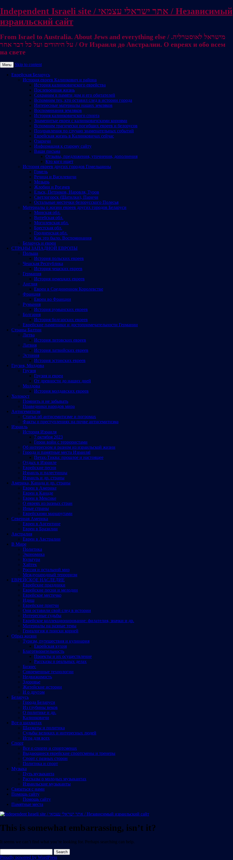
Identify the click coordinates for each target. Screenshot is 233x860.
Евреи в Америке (40, 488)
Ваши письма (47, 151)
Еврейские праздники (44, 584)
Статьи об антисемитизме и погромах (59, 416)
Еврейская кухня (50, 646)
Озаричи (42, 141)
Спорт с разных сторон (45, 758)
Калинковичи (36, 717)
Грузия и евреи (48, 375)
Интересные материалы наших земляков (73, 105)
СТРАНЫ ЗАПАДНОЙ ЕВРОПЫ (44, 248)
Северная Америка (29, 518)
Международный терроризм (50, 574)
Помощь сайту (25, 794)
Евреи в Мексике (39, 498)
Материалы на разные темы (49, 625)
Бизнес (29, 666)
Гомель (41, 171)
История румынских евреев (61, 309)
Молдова (31, 386)
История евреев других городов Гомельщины (67, 166)
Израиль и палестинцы (45, 472)
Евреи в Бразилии (40, 528)
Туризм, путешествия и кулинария (56, 641)
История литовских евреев (60, 340)
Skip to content (28, 64)
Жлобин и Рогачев (52, 187)
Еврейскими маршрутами (47, 513)
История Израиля (40, 431)
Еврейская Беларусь (30, 74)
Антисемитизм (25, 411)
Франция (31, 294)
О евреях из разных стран (47, 503)
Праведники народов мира (49, 406)
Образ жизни (24, 636)
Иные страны (36, 508)
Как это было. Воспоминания (62, 238)
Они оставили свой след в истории (57, 610)
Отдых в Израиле (40, 462)
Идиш (28, 600)
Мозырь (41, 181)
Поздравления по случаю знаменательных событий (84, 130)
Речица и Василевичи (55, 176)
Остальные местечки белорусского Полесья (76, 202)
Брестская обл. (48, 227)
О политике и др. (39, 712)
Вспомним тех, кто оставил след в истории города (83, 100)
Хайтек (30, 564)
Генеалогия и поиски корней (50, 630)
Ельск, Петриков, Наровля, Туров (66, 192)
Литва (29, 334)
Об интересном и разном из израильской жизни (69, 447)
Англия (30, 283)
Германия (32, 273)
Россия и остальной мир (46, 569)
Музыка (19, 768)
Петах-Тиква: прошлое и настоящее (68, 457)
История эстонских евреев (60, 360)
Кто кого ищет (59, 161)
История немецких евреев (59, 278)
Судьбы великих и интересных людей (59, 732)
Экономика (34, 554)
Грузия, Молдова (27, 365)
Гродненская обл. (51, 232)
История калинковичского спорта (66, 115)
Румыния (32, 304)
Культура (31, 559)
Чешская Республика (43, 263)
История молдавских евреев (61, 391)
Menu (6, 65)
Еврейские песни (39, 467)
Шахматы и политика (44, 727)
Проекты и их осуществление (63, 656)
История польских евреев (59, 258)
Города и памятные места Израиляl (56, 452)
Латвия (30, 345)
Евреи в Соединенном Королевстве (68, 289)
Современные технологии (48, 671)
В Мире (18, 544)
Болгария (32, 314)
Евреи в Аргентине (42, 523)
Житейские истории (42, 687)
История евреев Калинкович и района (60, 79)
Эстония (31, 355)
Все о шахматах (26, 722)
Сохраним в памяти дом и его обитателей (74, 95)
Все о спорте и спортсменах (50, 748)
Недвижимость (37, 676)
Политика (32, 549)
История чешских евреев (58, 268)
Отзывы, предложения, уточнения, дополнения (91, 156)
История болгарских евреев (61, 319)
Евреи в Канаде (38, 493)
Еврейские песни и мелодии (50, 590)
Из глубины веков (40, 707)
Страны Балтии (26, 329)
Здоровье (31, 681)
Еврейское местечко (42, 595)
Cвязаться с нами (28, 789)
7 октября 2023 (48, 437)
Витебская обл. (48, 217)
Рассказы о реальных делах (60, 661)
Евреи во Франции (52, 299)
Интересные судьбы (42, 615)
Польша (30, 253)
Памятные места (27, 804)
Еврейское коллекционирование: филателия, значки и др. (78, 620)
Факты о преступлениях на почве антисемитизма (70, 421)
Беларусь (20, 697)
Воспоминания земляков (58, 110)
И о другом (34, 692)
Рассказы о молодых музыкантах (54, 778)
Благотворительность (43, 651)
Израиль (19, 426)
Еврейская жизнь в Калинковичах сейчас (74, 136)
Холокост (20, 396)
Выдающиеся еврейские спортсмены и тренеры (69, 753)
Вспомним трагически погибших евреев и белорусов (86, 125)
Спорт (17, 743)
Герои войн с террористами (61, 442)
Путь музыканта (38, 773)
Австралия (21, 533)
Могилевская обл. (51, 222)
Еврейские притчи (41, 605)
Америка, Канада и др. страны (40, 482)
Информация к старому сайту (62, 146)
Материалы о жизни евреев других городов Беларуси (74, 207)
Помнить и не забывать (45, 401)
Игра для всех (36, 738)
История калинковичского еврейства (70, 84)
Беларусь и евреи (39, 243)
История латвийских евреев (61, 350)
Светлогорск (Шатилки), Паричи (66, 197)
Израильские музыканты (47, 783)
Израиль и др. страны (44, 477)
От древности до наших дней (62, 380)
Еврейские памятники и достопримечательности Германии (80, 324)
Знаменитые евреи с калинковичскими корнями (80, 120)
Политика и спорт (40, 763)
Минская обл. (47, 212)
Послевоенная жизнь (54, 90)
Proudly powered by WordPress (28, 857)
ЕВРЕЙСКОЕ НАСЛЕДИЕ (38, 579)
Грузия (29, 370)
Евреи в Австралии (42, 539)
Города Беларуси (39, 702)
